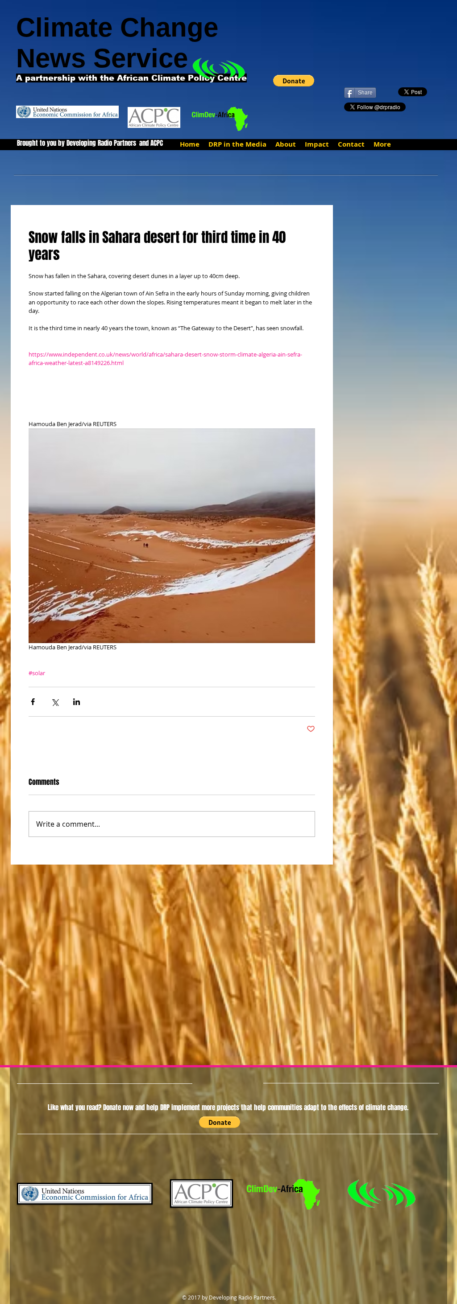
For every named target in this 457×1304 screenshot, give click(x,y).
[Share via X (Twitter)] (54, 701)
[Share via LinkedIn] (76, 701)
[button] (293, 80)
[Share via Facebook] (33, 701)
